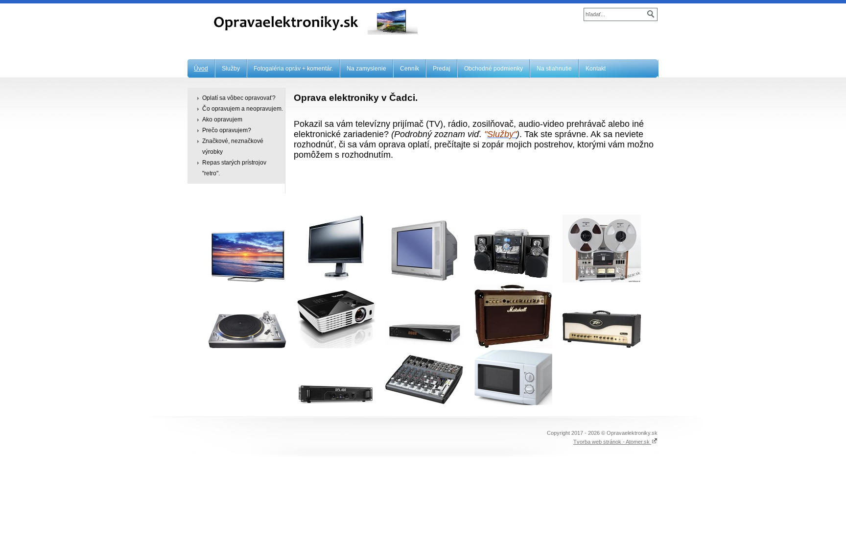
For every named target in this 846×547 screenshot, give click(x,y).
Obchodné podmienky (493, 68)
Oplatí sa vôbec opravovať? (239, 98)
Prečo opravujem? (226, 130)
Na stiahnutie (554, 68)
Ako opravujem (222, 119)
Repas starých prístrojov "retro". (234, 168)
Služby (231, 68)
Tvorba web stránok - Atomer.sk (612, 442)
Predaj (441, 68)
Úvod (201, 68)
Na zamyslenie (366, 68)
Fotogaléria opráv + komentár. (293, 68)
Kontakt (596, 68)
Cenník (409, 68)
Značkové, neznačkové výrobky (232, 146)
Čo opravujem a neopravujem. (242, 108)
